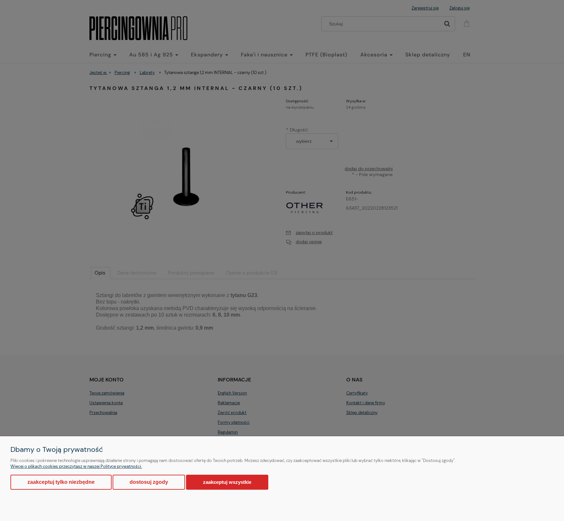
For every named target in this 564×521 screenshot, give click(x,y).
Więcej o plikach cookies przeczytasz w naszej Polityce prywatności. (76, 466)
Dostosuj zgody (149, 482)
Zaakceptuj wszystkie (227, 482)
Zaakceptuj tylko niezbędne (61, 482)
